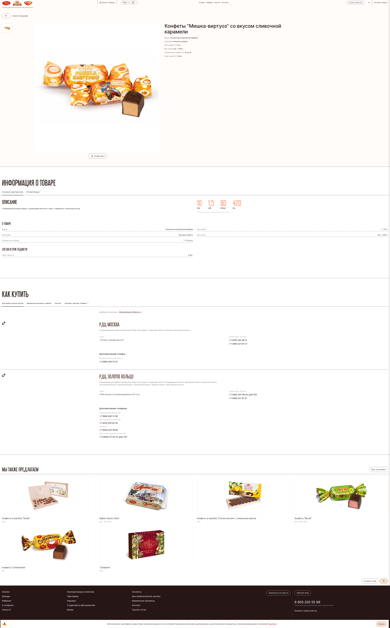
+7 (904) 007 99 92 (108, 430)
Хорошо (381, 624)
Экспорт (58, 303)
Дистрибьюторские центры (146, 596)
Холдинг (202, 2)
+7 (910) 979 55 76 (108, 423)
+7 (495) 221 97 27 (238, 344)
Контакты (225, 2)
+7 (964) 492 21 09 (108, 416)
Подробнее (272, 624)
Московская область (129, 312)
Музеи (70, 609)
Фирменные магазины (143, 601)
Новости (217, 2)
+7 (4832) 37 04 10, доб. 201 (113, 437)
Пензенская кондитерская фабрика (184, 38)
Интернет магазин (380, 2)
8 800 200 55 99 (307, 602)
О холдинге (8, 605)
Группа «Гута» (139, 609)
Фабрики (209, 2)
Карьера (71, 601)
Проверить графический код (306, 611)
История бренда (32, 192)
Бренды (6, 596)
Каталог (6, 592)
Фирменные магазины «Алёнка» (39, 303)
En (369, 2)
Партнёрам (72, 596)
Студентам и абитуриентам (81, 605)
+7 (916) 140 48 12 (238, 340)
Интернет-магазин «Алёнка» (76, 303)
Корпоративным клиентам (80, 592)
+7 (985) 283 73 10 (108, 361)
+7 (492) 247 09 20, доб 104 (243, 394)
